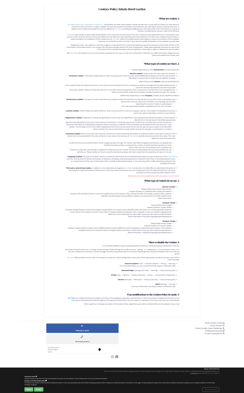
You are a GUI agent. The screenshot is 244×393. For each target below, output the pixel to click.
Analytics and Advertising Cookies (34, 381)
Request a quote (82, 330)
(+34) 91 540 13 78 (82, 342)
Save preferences (211, 389)
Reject (28, 389)
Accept (38, 389)
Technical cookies (29, 376)
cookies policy (194, 373)
